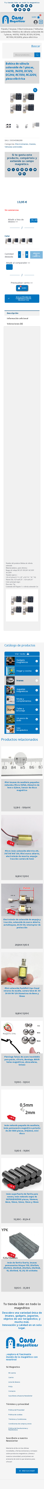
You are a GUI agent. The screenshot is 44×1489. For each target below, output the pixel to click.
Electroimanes (26, 29)
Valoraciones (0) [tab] (15, 323)
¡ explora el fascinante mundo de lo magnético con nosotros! (22, 1357)
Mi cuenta (12, 1373)
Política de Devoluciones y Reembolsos (18, 1429)
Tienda (4, 29)
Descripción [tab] (12, 313)
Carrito (11, 1377)
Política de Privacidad (16, 1410)
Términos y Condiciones (17, 1419)
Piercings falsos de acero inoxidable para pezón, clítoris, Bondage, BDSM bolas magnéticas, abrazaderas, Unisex (22, 1060)
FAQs (10, 1387)
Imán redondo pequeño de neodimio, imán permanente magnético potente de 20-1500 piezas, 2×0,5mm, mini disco (22, 1129)
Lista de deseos (14, 1382)
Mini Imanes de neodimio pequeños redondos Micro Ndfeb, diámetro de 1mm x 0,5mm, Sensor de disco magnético (22, 786)
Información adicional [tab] (17, 318)
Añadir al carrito (36, 254)
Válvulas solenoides (13, 147)
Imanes (13, 29)
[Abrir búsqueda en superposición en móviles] (26, 54)
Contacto (11, 1391)
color (7, 236)
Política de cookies (15, 1415)
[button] (13, 5)
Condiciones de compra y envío (20, 1424)
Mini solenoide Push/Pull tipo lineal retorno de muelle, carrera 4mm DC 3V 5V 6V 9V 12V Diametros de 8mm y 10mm (22, 992)
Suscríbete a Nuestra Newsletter (20, 1396)
